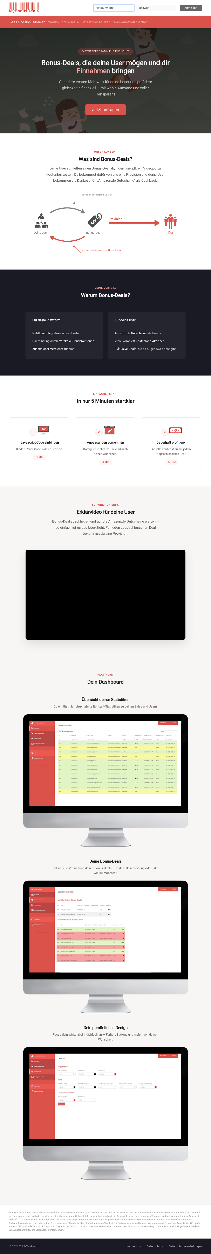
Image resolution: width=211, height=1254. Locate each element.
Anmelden (190, 7)
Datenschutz (155, 1246)
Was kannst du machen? (131, 22)
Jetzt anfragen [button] (105, 109)
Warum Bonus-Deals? (64, 22)
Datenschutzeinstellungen (185, 1246)
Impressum (134, 1246)
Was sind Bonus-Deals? (28, 22)
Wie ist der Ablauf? (96, 22)
